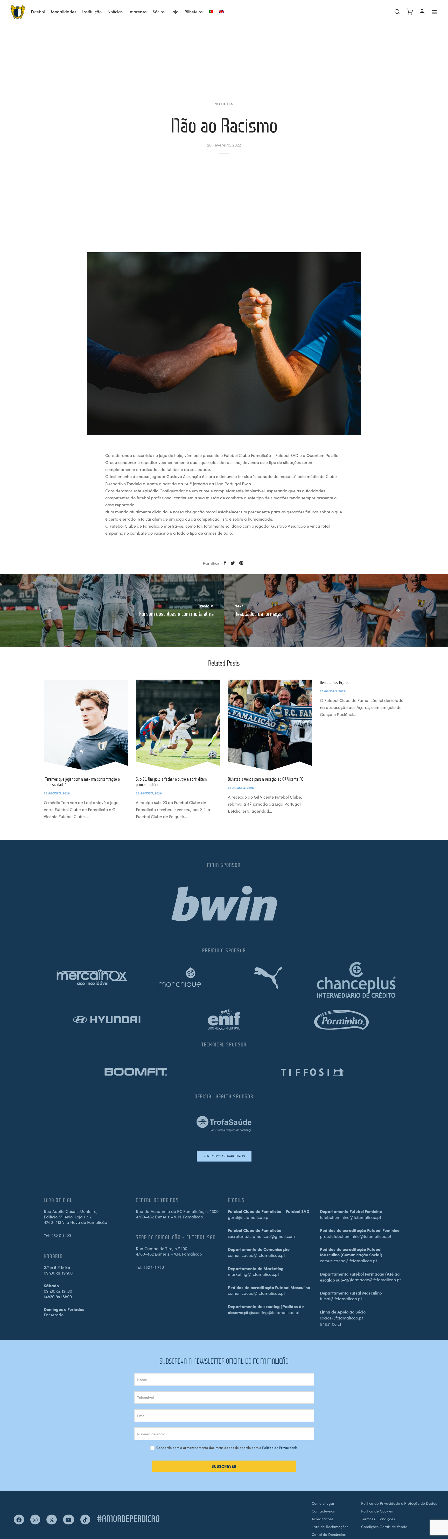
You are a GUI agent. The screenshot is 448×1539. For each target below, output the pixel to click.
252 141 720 (153, 1267)
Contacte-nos (323, 1511)
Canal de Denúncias (329, 1534)
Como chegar (323, 1503)
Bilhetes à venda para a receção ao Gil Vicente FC (265, 779)
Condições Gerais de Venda (384, 1526)
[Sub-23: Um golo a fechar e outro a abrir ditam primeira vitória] (178, 725)
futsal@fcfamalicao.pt (341, 1298)
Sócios (159, 11)
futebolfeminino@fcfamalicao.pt (350, 1217)
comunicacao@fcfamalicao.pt (256, 1255)
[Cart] (410, 12)
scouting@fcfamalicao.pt (275, 1312)
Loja (175, 11)
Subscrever (224, 1466)
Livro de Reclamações (330, 1526)
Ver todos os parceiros (224, 1155)
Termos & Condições (378, 1518)
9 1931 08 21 (330, 1324)
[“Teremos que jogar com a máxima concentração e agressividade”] (86, 725)
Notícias (115, 11)
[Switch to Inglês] (221, 12)
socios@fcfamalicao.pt (341, 1318)
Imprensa (138, 11)
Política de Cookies (377, 1511)
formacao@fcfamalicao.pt (376, 1279)
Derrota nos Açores (334, 682)
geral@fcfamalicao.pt (249, 1217)
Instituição (92, 11)
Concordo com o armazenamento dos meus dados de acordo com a (227, 1447)
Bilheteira (194, 11)
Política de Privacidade (280, 1447)
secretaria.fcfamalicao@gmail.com (261, 1236)
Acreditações (322, 1518)
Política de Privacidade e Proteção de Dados (399, 1503)
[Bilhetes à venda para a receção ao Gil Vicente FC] (270, 725)
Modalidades (63, 11)
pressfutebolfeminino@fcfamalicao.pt (355, 1236)
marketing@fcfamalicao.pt (253, 1274)
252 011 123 (61, 1235)
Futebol (38, 11)
